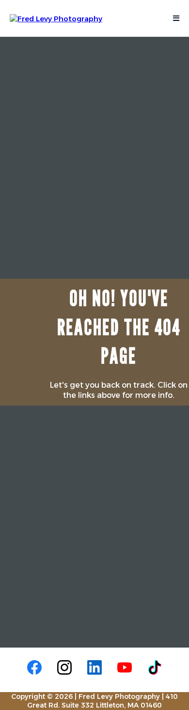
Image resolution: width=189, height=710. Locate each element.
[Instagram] (64, 667)
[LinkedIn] (94, 667)
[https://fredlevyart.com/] (56, 17)
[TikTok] (155, 667)
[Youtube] (125, 667)
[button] (174, 18)
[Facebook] (34, 667)
